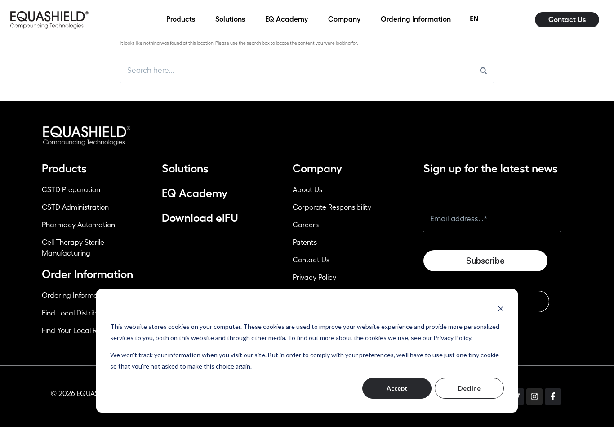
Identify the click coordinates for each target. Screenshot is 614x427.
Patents (305, 242)
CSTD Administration (75, 207)
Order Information (87, 274)
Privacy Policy (314, 277)
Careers (306, 225)
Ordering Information (76, 295)
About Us (307, 189)
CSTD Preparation (71, 189)
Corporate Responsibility (332, 207)
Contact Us (311, 260)
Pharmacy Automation (78, 225)
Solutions (185, 168)
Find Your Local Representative (91, 330)
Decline (469, 388)
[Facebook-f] (553, 396)
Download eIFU (200, 218)
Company (317, 168)
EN (474, 18)
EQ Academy (194, 193)
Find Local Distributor (76, 313)
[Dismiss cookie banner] (501, 308)
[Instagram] (534, 396)
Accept (397, 388)
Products (64, 168)
